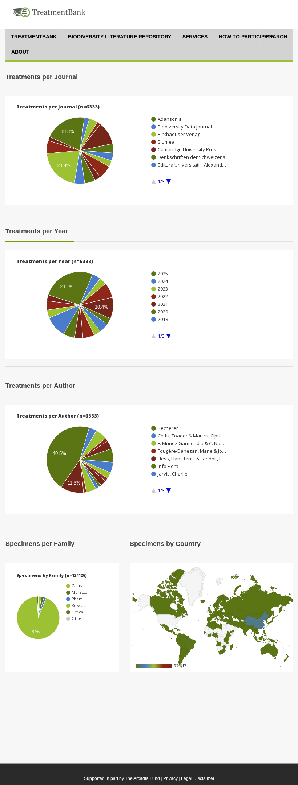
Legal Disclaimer (197, 778)
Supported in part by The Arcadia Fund (122, 778)
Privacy (170, 778)
